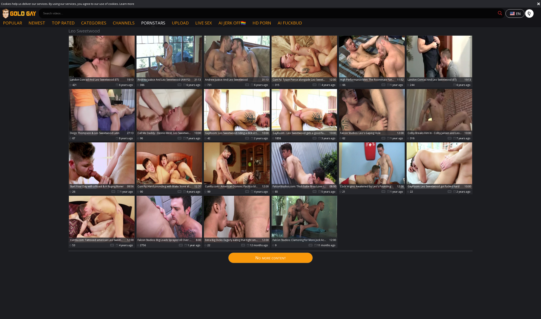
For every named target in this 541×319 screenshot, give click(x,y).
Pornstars (153, 23)
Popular (12, 23)
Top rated (63, 23)
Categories (93, 23)
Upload (180, 23)
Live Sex (203, 23)
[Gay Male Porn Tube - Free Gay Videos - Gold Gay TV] (19, 13)
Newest (37, 23)
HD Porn (262, 23)
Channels (124, 23)
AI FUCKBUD (290, 23)
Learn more (126, 4)
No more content (270, 258)
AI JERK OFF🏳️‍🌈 (232, 23)
